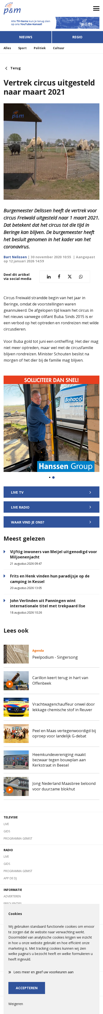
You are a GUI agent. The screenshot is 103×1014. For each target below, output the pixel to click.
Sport (22, 48)
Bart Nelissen (15, 257)
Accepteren (27, 988)
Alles (7, 48)
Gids (7, 831)
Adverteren (12, 896)
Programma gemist (18, 838)
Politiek (40, 48)
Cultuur (58, 48)
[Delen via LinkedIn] (48, 277)
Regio (77, 37)
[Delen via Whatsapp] (80, 277)
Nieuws (25, 37)
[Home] (26, 8)
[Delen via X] (69, 277)
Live (6, 824)
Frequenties (13, 903)
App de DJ (10, 878)
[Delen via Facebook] (59, 277)
